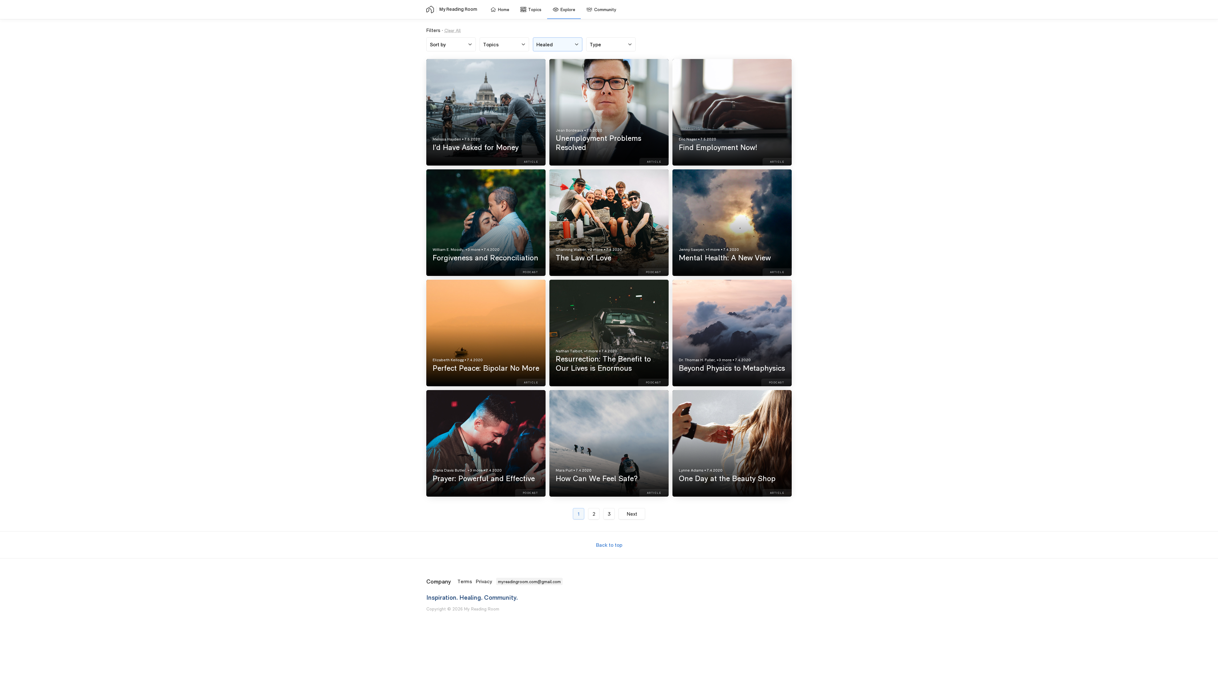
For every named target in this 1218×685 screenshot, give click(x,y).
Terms (464, 581)
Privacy (484, 581)
